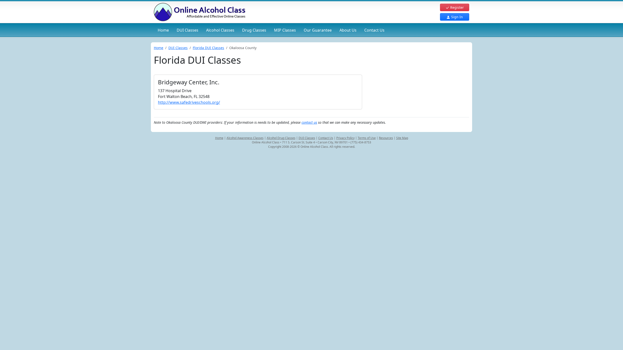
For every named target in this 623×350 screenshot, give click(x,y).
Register (456, 7)
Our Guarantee (318, 30)
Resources (386, 138)
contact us (309, 122)
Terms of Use (367, 138)
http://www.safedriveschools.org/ (189, 102)
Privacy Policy (345, 138)
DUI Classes (178, 47)
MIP (285, 30)
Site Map (402, 138)
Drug (254, 30)
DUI (187, 30)
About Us (348, 30)
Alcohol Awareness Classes (245, 138)
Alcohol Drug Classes (281, 138)
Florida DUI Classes (208, 47)
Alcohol (220, 30)
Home (163, 30)
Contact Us (374, 30)
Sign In (456, 17)
